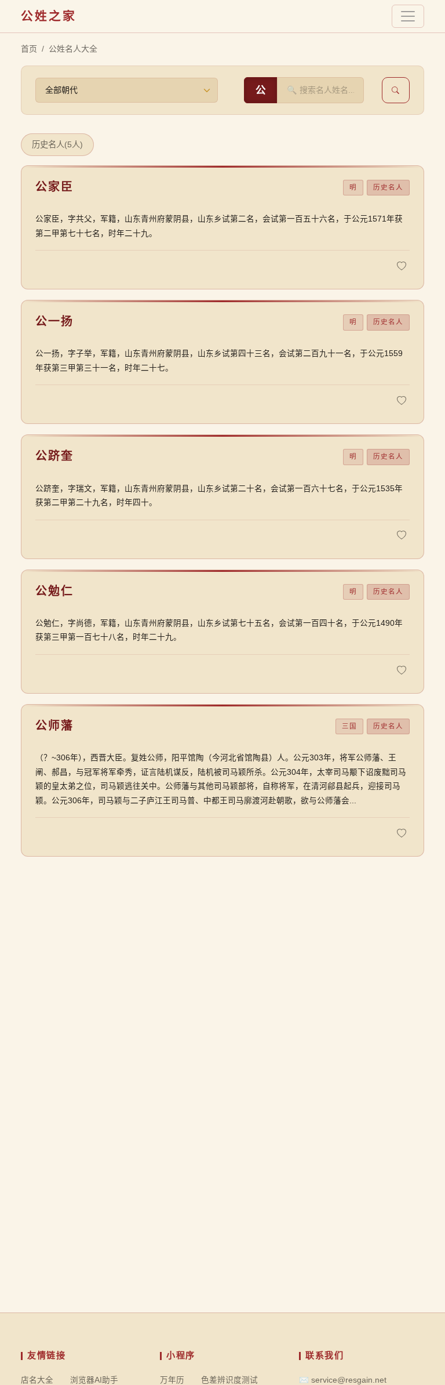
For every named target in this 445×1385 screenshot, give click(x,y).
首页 (29, 48)
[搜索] (396, 90)
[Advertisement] (222, 1231)
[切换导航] (408, 16)
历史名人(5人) (57, 144)
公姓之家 (48, 16)
